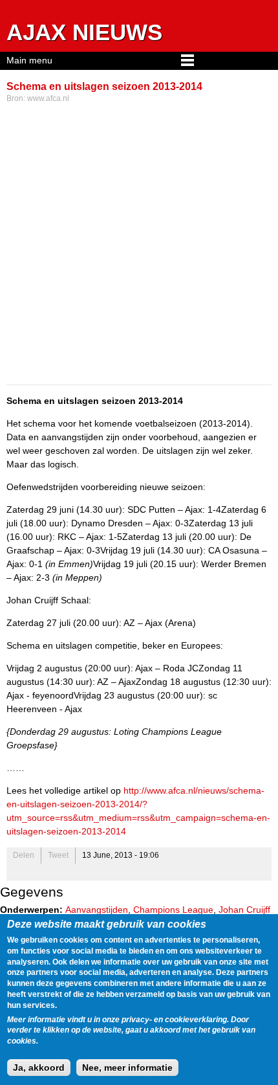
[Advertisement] (139, 245)
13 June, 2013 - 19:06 (120, 855)
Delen (23, 855)
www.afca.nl (48, 98)
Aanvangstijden (96, 909)
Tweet (58, 855)
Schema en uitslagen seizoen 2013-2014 (104, 86)
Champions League (173, 909)
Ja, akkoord (39, 1067)
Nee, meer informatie (127, 1067)
